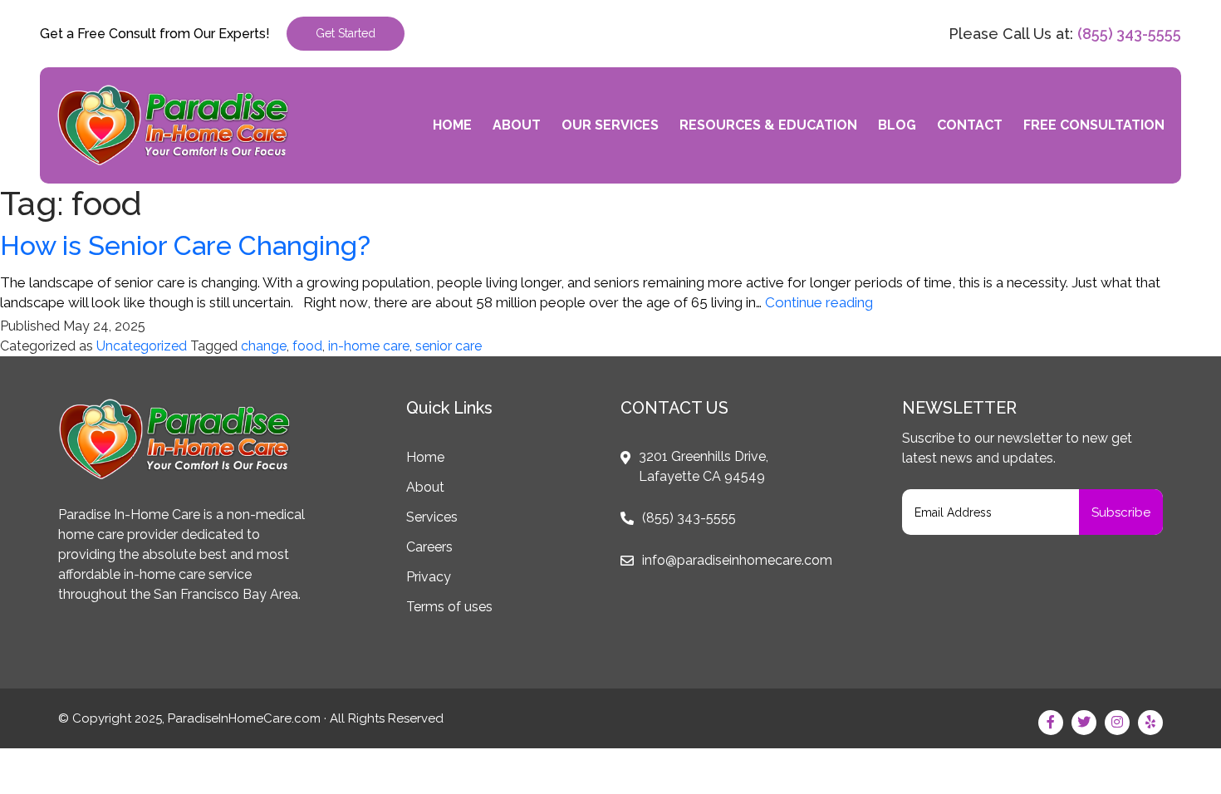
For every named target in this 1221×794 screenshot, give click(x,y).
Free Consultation (1094, 125)
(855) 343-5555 (1129, 33)
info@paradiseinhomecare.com (737, 560)
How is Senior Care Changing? (185, 245)
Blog (897, 125)
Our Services (610, 125)
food (307, 346)
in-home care (368, 346)
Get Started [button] (345, 33)
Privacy (428, 577)
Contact (970, 125)
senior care (448, 346)
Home (452, 125)
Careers (429, 547)
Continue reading (819, 302)
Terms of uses (449, 607)
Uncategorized (141, 346)
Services (432, 517)
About (517, 125)
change (264, 346)
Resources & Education (768, 125)
